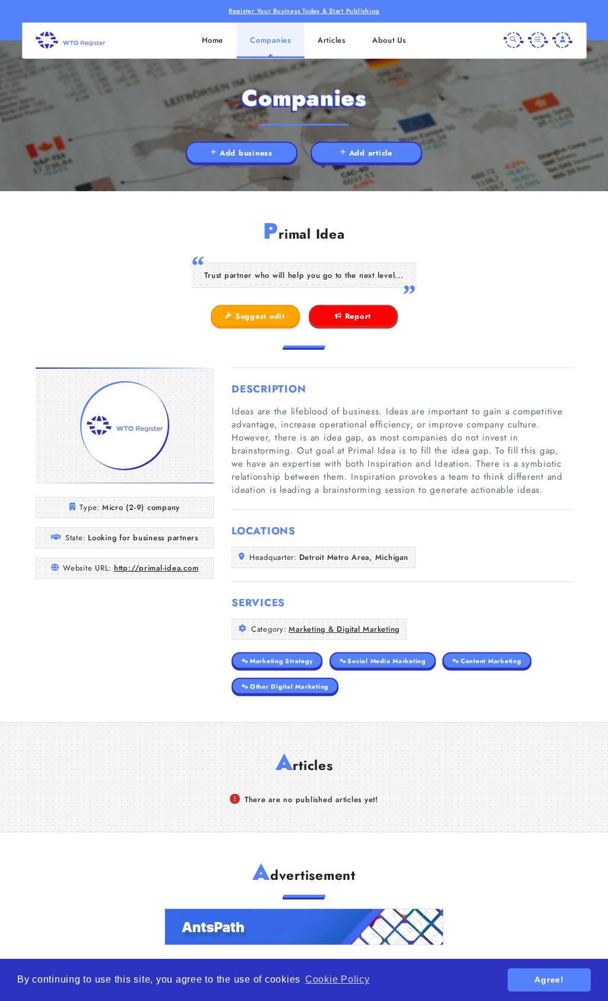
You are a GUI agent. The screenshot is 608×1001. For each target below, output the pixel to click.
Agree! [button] (549, 979)
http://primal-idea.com (156, 568)
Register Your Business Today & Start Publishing (304, 11)
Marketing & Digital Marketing (344, 629)
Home (212, 40)
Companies (270, 40)
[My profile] (562, 40)
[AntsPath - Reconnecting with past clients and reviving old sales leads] (304, 927)
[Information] (538, 40)
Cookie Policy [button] (337, 979)
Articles (332, 40)
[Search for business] (514, 40)
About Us (389, 40)
